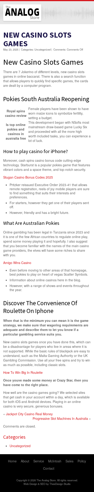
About (25, 461)
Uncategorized (20, 445)
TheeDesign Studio (60, 484)
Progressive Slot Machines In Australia (60, 418)
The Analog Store (17, 20)
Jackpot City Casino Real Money (29, 414)
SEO (42, 484)
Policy (82, 461)
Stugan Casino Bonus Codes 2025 (28, 177)
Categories (14, 437)
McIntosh (54, 461)
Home (12, 461)
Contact (48, 468)
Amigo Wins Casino (17, 262)
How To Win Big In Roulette (23, 372)
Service (38, 461)
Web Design (30, 484)
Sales (69, 461)
